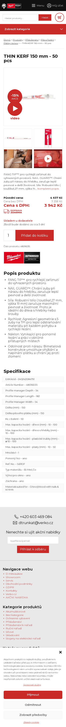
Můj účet (57, 5)
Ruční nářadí (14, 628)
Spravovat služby (32, 684)
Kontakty (11, 590)
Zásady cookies (31, 722)
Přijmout (33, 694)
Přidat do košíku (34, 236)
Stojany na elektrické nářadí (23, 638)
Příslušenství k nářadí (19, 625)
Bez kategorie (15, 615)
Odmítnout (33, 704)
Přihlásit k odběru (33, 549)
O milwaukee (14, 573)
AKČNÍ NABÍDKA (17, 597)
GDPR (10, 587)
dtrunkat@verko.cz (36, 523)
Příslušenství (31, 39)
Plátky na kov (11, 43)
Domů (7, 39)
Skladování (12, 635)
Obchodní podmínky (19, 583)
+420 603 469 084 (36, 517)
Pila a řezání (47, 39)
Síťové (10, 632)
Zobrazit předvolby (33, 715)
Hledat (45, 17)
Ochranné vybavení (18, 618)
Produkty (18, 39)
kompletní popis (48, 188)
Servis (9, 580)
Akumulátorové (15, 611)
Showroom (13, 577)
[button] (60, 652)
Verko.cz (11, 594)
